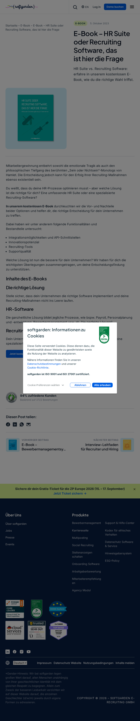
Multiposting (80, 537)
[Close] (134, 489)
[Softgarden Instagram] (21, 652)
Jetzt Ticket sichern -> (70, 493)
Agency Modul (81, 590)
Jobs (8, 530)
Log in (97, 7)
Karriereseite (80, 530)
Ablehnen (80, 385)
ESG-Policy (112, 560)
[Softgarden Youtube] (28, 652)
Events (9, 544)
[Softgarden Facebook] (14, 652)
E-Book (25, 25)
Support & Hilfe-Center (119, 523)
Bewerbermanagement (86, 523)
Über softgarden (16, 523)
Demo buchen (115, 6)
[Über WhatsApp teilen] (22, 424)
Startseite (11, 25)
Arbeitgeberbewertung (86, 571)
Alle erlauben (102, 385)
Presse (9, 537)
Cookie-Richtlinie (37, 367)
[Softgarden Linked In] (7, 652)
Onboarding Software (86, 564)
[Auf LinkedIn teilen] (15, 424)
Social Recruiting (83, 545)
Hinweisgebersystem (118, 553)
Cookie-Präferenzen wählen (43, 385)
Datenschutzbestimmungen (44, 363)
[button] (132, 7)
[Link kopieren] (28, 424)
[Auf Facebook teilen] (8, 424)
